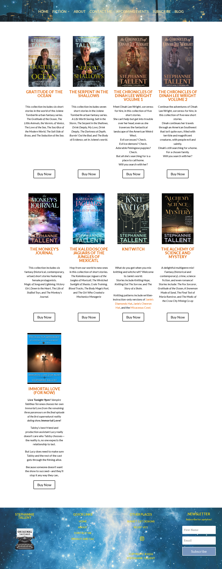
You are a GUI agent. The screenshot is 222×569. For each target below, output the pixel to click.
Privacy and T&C (82, 538)
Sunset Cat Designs (141, 521)
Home (43, 12)
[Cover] (44, 61)
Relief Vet (141, 527)
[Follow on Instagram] (142, 538)
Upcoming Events (132, 12)
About (80, 12)
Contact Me (100, 12)
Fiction (59, 12)
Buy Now (44, 174)
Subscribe (162, 12)
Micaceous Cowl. (140, 307)
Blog (179, 12)
